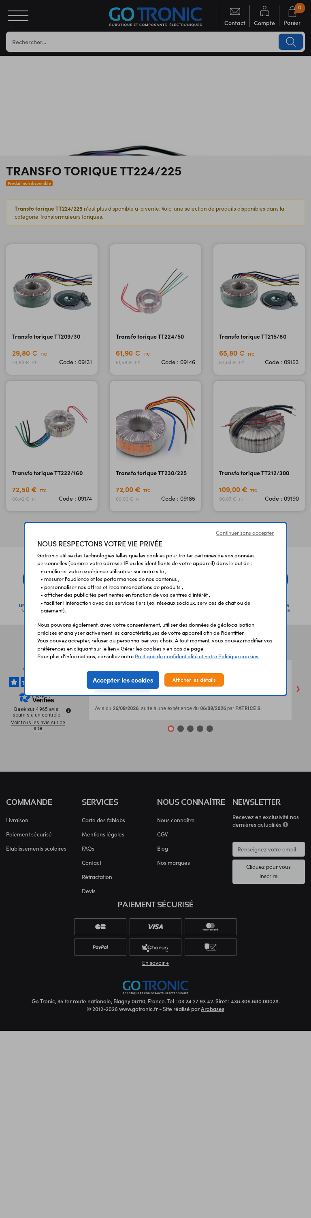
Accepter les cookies (123, 679)
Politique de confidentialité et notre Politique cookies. (197, 656)
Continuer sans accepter (245, 532)
